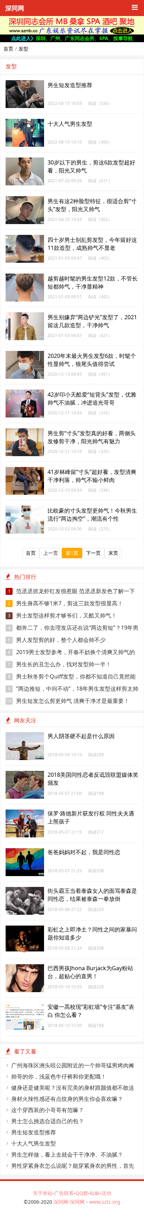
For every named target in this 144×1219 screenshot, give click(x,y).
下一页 (93, 553)
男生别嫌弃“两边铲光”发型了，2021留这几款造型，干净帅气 (92, 321)
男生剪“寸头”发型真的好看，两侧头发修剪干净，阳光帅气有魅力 (92, 437)
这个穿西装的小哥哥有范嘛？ (47, 1110)
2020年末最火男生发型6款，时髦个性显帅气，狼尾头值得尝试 (92, 360)
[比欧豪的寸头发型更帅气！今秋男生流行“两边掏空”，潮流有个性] (25, 509)
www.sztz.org (104, 1201)
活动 (106, 1193)
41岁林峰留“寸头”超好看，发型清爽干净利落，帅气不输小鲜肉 (92, 476)
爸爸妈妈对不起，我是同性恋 (84, 852)
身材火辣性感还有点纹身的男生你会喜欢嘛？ (67, 1099)
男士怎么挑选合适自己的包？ (47, 1121)
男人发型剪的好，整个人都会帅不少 (57, 640)
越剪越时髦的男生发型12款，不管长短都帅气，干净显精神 (93, 282)
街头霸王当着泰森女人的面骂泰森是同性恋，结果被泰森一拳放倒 (92, 895)
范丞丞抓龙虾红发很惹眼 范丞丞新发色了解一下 (71, 591)
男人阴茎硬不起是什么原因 (81, 736)
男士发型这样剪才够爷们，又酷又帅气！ (62, 615)
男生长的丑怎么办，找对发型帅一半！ (59, 664)
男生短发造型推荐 (70, 85)
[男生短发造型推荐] (25, 83)
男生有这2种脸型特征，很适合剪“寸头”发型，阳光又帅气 (92, 205)
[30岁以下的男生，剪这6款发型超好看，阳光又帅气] (25, 161)
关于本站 (42, 1193)
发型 (23, 48)
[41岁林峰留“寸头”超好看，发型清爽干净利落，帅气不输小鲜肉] (25, 470)
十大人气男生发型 (70, 124)
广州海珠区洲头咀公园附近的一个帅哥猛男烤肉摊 (72, 1065)
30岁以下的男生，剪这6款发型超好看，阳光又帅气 (91, 166)
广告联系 (64, 1193)
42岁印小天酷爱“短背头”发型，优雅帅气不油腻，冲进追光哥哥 (92, 398)
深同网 (14, 8)
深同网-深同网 (69, 1201)
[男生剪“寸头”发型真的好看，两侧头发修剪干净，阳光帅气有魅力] (25, 432)
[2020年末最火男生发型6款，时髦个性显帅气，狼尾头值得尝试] (25, 354)
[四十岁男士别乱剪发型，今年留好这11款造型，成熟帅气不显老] (25, 238)
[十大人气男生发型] (25, 122)
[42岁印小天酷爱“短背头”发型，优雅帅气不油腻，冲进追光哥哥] (25, 393)
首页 (8, 48)
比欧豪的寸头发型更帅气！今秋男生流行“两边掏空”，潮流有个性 (92, 514)
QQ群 (81, 1193)
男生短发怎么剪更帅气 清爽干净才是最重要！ (68, 701)
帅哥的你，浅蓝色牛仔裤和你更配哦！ (58, 1076)
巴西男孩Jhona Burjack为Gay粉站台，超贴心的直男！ (90, 972)
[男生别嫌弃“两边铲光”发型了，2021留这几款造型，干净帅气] (25, 316)
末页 (113, 553)
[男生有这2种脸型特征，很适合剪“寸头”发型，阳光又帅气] (25, 200)
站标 (95, 1193)
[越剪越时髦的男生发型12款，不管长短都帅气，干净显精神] (25, 277)
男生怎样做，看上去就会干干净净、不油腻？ (67, 1154)
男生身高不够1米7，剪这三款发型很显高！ (65, 603)
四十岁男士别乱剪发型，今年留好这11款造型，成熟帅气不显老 (92, 244)
